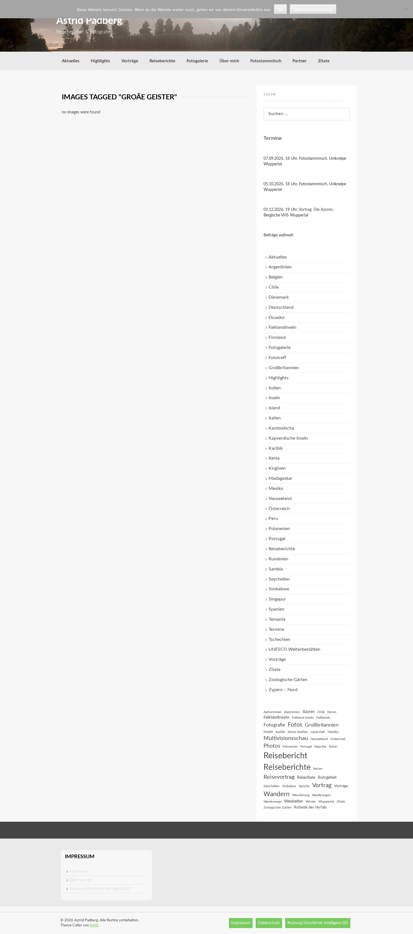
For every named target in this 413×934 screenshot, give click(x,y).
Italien (275, 418)
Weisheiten (293, 801)
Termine (276, 629)
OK (280, 9)
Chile (274, 287)
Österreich (279, 508)
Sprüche (304, 786)
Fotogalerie (197, 61)
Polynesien (279, 528)
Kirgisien (277, 468)
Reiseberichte (162, 61)
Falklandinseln (282, 327)
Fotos (295, 725)
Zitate (324, 61)
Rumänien (278, 559)
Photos (272, 746)
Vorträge (129, 61)
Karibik (276, 448)
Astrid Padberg (89, 21)
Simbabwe (279, 589)
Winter (311, 801)
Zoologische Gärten (288, 679)
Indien (275, 388)
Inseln (274, 398)
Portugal (277, 538)
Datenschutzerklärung (313, 9)
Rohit (94, 925)
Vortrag (322, 785)
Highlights (100, 61)
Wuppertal (326, 801)
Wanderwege (273, 801)
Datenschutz (81, 880)
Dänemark (279, 297)
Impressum (79, 871)
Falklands (323, 717)
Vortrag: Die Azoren (316, 210)
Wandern (277, 794)
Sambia (276, 569)
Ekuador (277, 317)
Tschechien (279, 639)
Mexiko (276, 488)
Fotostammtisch (265, 61)
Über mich (229, 61)
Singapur (277, 599)
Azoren (309, 712)
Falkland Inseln (303, 717)
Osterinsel (337, 739)
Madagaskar (280, 478)
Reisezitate (306, 778)
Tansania (277, 619)
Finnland (277, 337)
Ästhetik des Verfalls (310, 807)
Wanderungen (321, 795)
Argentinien (280, 267)
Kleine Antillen (298, 732)
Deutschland (281, 307)
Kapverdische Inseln (288, 438)
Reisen (318, 768)
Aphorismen (273, 712)
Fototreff (277, 357)
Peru (273, 518)
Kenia (274, 458)
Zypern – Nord (283, 690)
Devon (331, 712)
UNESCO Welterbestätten (294, 649)
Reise (333, 746)
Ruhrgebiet (327, 778)
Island (274, 408)
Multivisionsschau (286, 738)
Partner (299, 61)
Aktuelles (71, 61)
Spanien (276, 609)
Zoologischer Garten (277, 807)
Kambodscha (281, 428)
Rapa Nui (320, 746)
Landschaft (317, 732)
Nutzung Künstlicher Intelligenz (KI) (100, 889)
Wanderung (300, 795)
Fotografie (274, 725)
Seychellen (279, 579)
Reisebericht (285, 756)
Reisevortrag (279, 777)
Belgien (276, 277)
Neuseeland (280, 498)
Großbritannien (284, 368)
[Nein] (406, 9)
